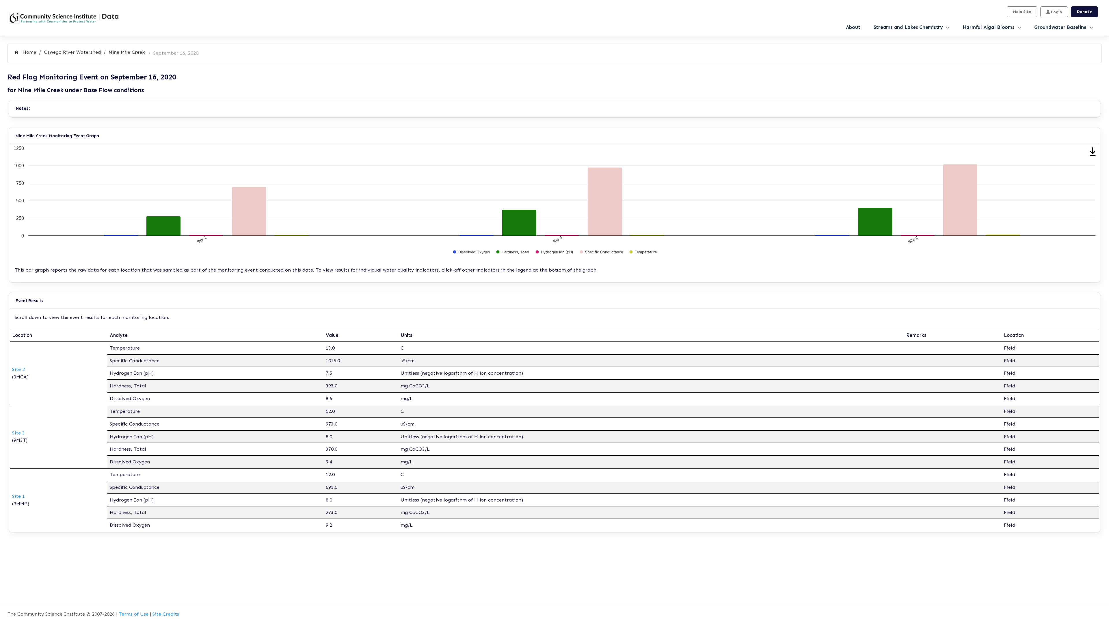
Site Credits (165, 614)
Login (1056, 12)
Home (28, 52)
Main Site (1022, 11)
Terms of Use (133, 614)
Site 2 (18, 369)
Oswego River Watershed (72, 52)
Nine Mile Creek (127, 52)
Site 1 (18, 496)
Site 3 (18, 433)
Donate (1084, 11)
